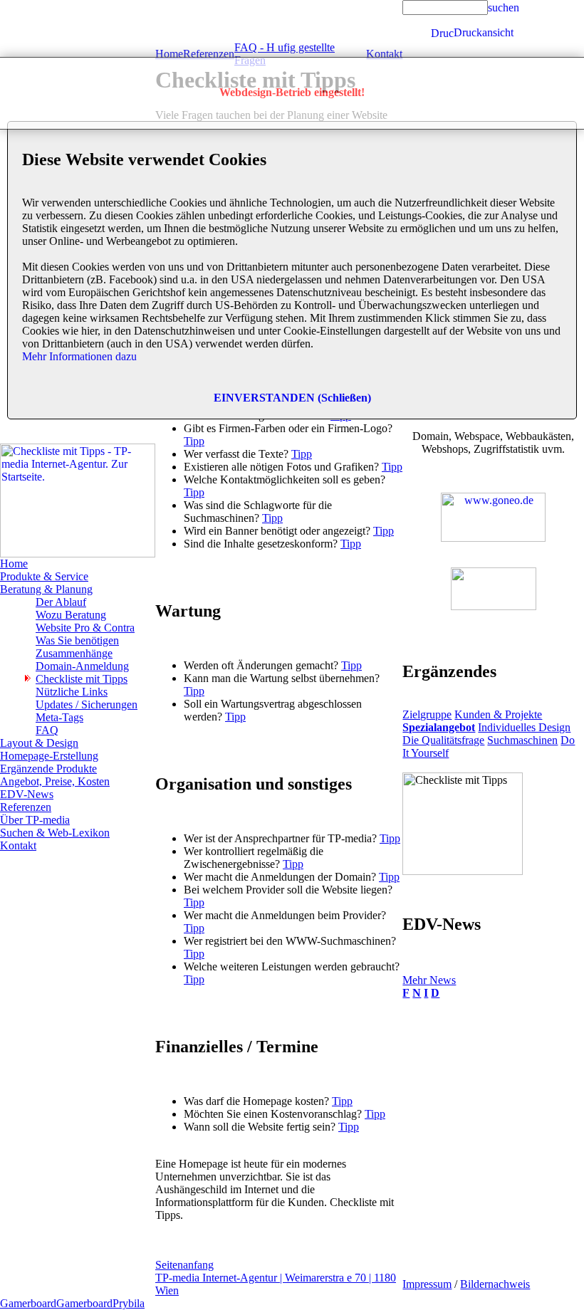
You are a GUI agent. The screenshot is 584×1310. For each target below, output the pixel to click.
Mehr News (429, 980)
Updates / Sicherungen (86, 704)
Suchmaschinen (522, 740)
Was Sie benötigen (77, 640)
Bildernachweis (495, 1284)
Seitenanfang (184, 1265)
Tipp (194, 441)
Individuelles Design (524, 727)
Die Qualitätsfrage (443, 740)
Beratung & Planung (46, 589)
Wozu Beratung (71, 615)
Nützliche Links (72, 692)
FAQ (47, 730)
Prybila (129, 1303)
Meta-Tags (59, 717)
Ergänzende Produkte (48, 769)
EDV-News (26, 794)
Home (14, 563)
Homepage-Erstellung (49, 756)
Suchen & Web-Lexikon (55, 833)
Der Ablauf (61, 602)
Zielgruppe (427, 714)
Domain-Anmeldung (82, 666)
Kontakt (18, 845)
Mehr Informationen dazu (79, 356)
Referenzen (25, 807)
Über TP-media (35, 820)
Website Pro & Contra (85, 628)
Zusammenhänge (74, 653)
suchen (503, 7)
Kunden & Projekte (498, 714)
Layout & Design (39, 743)
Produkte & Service (44, 576)
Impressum (427, 1284)
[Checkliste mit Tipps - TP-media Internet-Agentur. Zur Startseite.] (77, 553)
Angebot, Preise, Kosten (55, 781)
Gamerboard (28, 1303)
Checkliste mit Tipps (81, 679)
